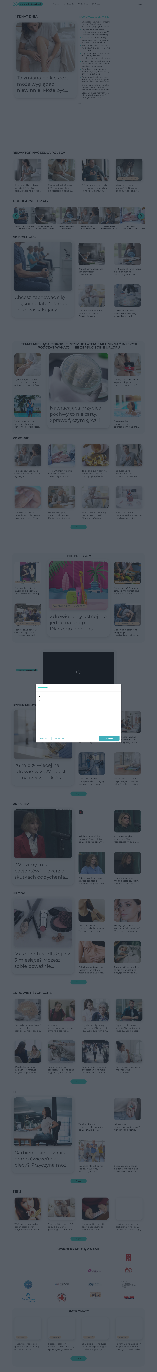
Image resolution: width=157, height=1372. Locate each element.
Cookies (52, 732)
